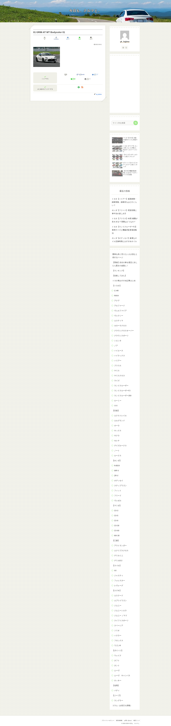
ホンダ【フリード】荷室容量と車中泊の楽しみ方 (124, 211)
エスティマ (118, 321)
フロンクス (118, 640)
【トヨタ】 (116, 286)
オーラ (117, 426)
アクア (117, 301)
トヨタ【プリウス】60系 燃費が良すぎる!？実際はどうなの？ (125, 220)
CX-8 (116, 521)
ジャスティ (118, 575)
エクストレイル (120, 416)
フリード (117, 496)
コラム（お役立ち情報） (122, 705)
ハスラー (117, 635)
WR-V (116, 471)
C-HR (116, 291)
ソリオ (117, 630)
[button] (91, 38)
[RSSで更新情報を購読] (82, 87)
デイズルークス (120, 446)
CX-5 (116, 516)
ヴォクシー (118, 316)
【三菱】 (116, 541)
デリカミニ (118, 556)
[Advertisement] (125, 84)
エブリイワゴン (120, 600)
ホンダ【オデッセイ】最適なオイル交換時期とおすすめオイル (124, 239)
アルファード (119, 306)
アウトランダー (120, 546)
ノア (116, 346)
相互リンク (137, 720)
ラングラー (118, 700)
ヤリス (117, 371)
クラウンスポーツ (121, 336)
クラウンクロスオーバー (124, 331)
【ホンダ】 (116, 461)
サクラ (117, 436)
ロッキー (117, 680)
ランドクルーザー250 (122, 396)
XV (115, 570)
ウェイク (117, 655)
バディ (117, 690)
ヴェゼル (117, 501)
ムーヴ (117, 670)
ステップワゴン (120, 486)
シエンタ (117, 341)
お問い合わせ (128, 720)
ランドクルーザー (121, 386)
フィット (117, 491)
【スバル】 (116, 566)
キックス (117, 431)
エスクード (118, 595)
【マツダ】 (116, 506)
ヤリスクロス (119, 376)
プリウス (117, 366)
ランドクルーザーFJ (122, 391)
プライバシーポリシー (108, 720)
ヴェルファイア (120, 311)
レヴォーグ (118, 585)
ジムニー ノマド (120, 615)
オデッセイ (118, 481)
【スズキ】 (116, 590)
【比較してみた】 (119, 276)
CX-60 (116, 531)
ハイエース (118, 351)
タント (117, 665)
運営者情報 (119, 720)
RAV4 (116, 296)
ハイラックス (119, 356)
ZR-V (116, 476)
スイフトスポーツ (121, 620)
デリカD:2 (118, 561)
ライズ (117, 381)
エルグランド (119, 421)
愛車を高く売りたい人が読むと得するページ (124, 255)
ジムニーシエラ (120, 610)
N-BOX (117, 466)
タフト (117, 660)
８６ (116, 406)
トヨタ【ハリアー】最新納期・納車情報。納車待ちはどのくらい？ (124, 202)
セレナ (117, 441)
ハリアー (117, 361)
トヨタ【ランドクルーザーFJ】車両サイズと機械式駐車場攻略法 (124, 230)
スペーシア (118, 625)
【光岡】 (116, 685)
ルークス (117, 456)
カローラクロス (120, 326)
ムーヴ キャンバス (122, 675)
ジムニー (117, 605)
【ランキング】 (118, 271)
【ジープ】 (116, 695)
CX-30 (116, 526)
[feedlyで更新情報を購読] (78, 87)
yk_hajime (124, 42)
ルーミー (117, 401)
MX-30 (116, 536)
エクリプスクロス (121, 551)
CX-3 (116, 511)
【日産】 (116, 411)
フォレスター (119, 580)
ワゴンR (117, 645)
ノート (117, 451)
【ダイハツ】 (117, 650)
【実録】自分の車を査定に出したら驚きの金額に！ (124, 264)
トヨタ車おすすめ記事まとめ (124, 281)
